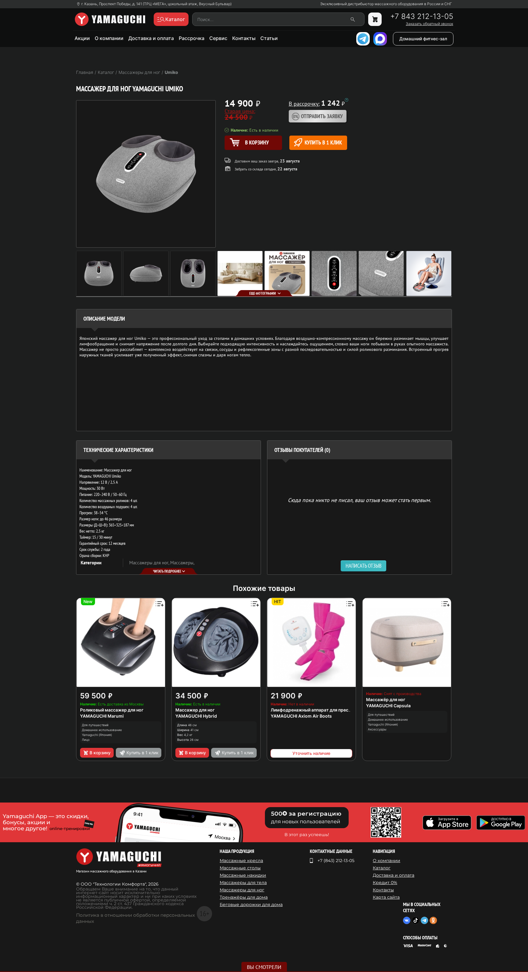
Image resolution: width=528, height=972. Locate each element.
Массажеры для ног (242, 890)
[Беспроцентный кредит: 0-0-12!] (346, 100)
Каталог (382, 868)
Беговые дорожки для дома (251, 904)
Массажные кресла (241, 860)
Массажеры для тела (243, 882)
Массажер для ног (195, 709)
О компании (109, 38)
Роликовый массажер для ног (111, 709)
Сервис (218, 38)
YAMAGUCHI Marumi (102, 716)
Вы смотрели (264, 967)
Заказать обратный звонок (429, 24)
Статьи (269, 38)
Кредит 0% (385, 882)
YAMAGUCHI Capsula (388, 705)
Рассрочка (191, 38)
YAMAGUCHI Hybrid (196, 716)
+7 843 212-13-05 (421, 16)
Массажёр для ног (385, 699)
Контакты (243, 38)
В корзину (100, 752)
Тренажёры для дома (244, 897)
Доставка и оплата (151, 38)
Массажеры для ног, (149, 563)
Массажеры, (182, 563)
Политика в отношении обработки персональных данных (135, 918)
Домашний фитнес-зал (423, 38)
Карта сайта (386, 897)
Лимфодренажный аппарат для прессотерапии (321, 709)
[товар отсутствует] (375, 19)
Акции (82, 38)
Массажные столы (240, 868)
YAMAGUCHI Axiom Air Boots (301, 716)
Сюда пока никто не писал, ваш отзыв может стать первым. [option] (359, 500)
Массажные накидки (243, 875)
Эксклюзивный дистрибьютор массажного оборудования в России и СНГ (386, 4)
